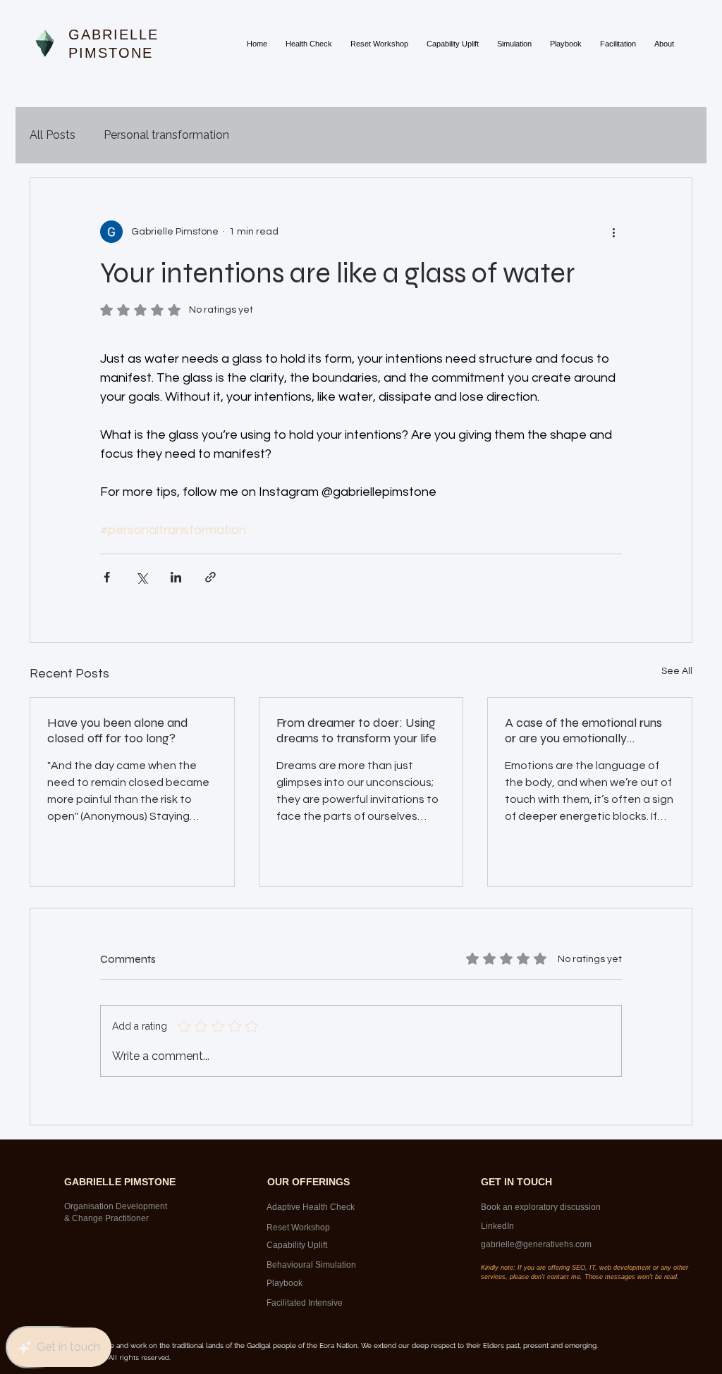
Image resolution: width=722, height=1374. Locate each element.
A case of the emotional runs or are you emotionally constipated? (583, 730)
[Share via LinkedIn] (176, 577)
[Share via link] (210, 577)
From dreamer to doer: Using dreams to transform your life (356, 730)
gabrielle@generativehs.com (536, 1244)
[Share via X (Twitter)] (141, 577)
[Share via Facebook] (107, 577)
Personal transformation (166, 135)
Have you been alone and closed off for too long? (117, 730)
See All (676, 671)
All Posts (52, 135)
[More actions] (613, 231)
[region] (316, 1207)
